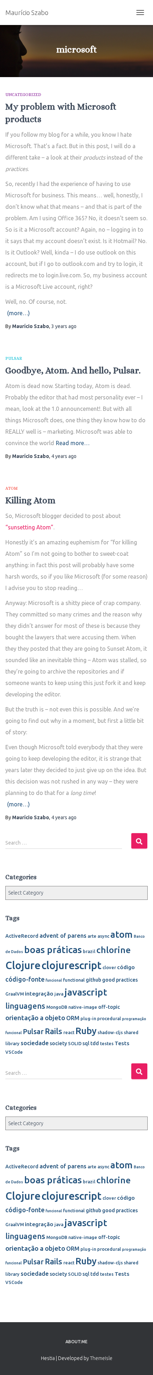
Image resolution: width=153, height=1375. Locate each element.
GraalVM (14, 993)
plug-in (88, 1018)
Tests (122, 1043)
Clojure (23, 965)
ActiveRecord (21, 936)
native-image (82, 1006)
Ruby (85, 1031)
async (103, 935)
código (126, 967)
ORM (72, 1017)
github (93, 980)
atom (121, 934)
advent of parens (62, 935)
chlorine (113, 950)
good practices (120, 980)
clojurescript (71, 965)
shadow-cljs (110, 1032)
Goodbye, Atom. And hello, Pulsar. (73, 370)
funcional (54, 980)
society (58, 1043)
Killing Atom (30, 500)
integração (39, 993)
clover (109, 967)
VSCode (14, 1051)
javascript (85, 992)
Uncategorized (23, 94)
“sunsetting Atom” (29, 527)
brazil (89, 951)
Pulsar (13, 358)
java (58, 993)
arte (92, 935)
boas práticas (53, 949)
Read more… (73, 443)
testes (107, 1043)
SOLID (74, 1043)
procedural (109, 1018)
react (68, 1032)
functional (74, 979)
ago (63, 326)
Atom (11, 488)
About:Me (76, 1341)
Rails (53, 1031)
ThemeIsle (101, 1358)
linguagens (25, 1006)
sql (86, 1043)
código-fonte (24, 979)
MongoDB (56, 1006)
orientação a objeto (35, 1018)
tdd (94, 1043)
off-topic (109, 1007)
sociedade (35, 1042)
